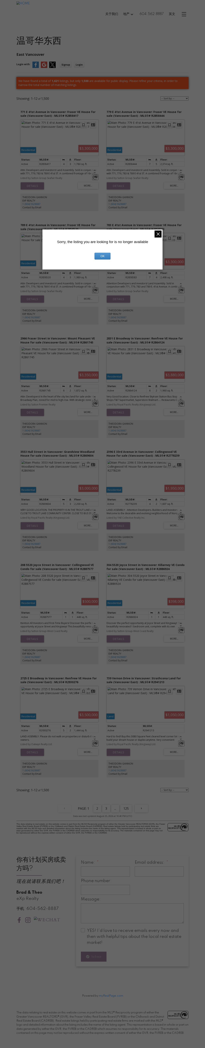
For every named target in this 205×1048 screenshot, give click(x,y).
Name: (88, 862)
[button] (19, 920)
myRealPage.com (111, 995)
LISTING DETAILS (32, 186)
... (115, 808)
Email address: (150, 862)
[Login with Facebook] (35, 67)
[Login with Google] (44, 67)
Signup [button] (65, 64)
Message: (91, 899)
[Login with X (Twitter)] (52, 67)
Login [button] (79, 64)
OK (102, 256)
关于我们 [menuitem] (111, 14)
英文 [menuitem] (172, 14)
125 (126, 808)
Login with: (23, 64)
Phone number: (96, 881)
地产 (126, 14)
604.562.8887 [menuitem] (152, 14)
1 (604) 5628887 (31, 204)
